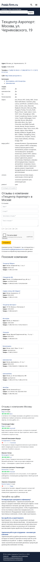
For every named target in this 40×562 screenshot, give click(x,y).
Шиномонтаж (10, 83)
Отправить (6, 243)
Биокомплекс (5, 469)
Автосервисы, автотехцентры (16, 81)
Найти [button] (31, 13)
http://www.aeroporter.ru (13, 76)
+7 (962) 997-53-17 (26, 70)
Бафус (3, 411)
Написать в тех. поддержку (20, 556)
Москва (18, 9)
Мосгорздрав (5, 455)
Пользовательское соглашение (13, 560)
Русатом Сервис (6, 484)
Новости (5, 556)
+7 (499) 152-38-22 (13, 70)
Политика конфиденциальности (13, 558)
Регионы (4, 9)
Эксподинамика (6, 440)
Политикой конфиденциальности (13, 249)
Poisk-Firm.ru (10, 5)
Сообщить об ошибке (9, 188)
